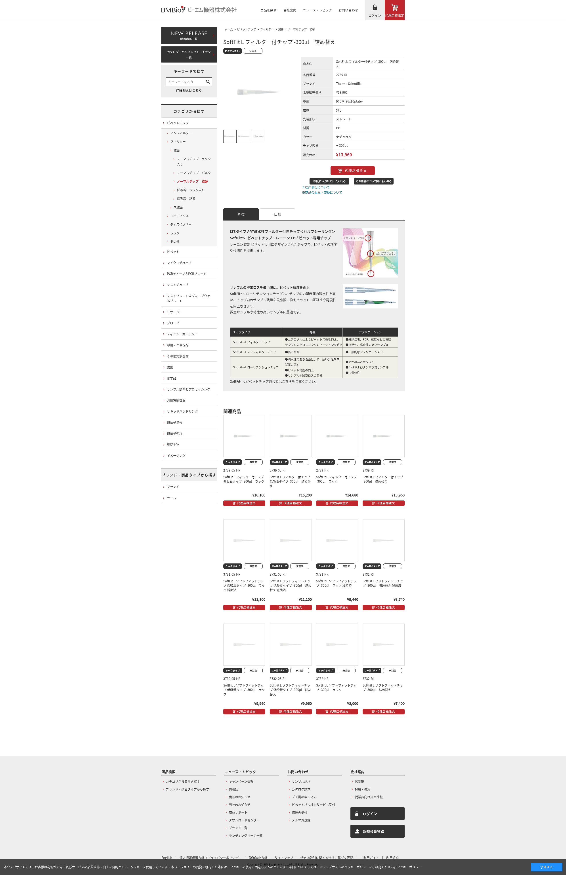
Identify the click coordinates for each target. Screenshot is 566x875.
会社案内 (289, 10)
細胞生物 (173, 444)
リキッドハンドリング (182, 411)
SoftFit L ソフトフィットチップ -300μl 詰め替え (383, 687)
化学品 (171, 378)
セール (171, 497)
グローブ (173, 323)
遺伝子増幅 (174, 422)
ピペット (173, 251)
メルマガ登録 (301, 820)
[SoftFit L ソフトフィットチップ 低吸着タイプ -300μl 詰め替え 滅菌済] (291, 540)
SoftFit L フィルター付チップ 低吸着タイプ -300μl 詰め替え (290, 481)
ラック (175, 233)
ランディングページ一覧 (246, 835)
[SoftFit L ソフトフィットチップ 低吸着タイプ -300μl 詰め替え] (291, 644)
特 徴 (241, 214)
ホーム (229, 29)
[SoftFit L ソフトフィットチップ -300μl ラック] (337, 644)
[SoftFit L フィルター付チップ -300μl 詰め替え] (383, 436)
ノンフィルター (181, 133)
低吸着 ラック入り (191, 190)
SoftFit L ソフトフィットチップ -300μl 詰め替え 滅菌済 (383, 583)
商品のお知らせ (239, 797)
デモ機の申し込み (304, 797)
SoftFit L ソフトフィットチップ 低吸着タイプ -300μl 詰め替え (290, 689)
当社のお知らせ (239, 804)
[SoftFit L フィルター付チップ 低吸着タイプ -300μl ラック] (244, 436)
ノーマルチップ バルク (194, 172)
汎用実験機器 (176, 400)
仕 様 (277, 214)
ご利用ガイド (369, 857)
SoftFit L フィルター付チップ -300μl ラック (336, 479)
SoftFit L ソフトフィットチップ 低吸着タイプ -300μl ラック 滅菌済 (244, 585)
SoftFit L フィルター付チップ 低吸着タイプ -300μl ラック (243, 479)
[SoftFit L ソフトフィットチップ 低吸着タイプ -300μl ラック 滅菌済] (244, 540)
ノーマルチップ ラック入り (194, 161)
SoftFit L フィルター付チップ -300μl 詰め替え (383, 479)
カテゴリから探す (189, 111)
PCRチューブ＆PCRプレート (187, 273)
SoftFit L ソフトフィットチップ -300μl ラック (336, 687)
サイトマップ (284, 857)
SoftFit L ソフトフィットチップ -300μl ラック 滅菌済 (336, 583)
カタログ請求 (301, 789)
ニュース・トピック (317, 10)
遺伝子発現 (174, 433)
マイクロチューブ (179, 262)
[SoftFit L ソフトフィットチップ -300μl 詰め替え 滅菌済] (383, 540)
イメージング (176, 455)
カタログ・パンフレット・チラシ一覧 (189, 55)
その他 (175, 241)
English (166, 857)
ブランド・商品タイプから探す (189, 474)
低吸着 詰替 (186, 198)
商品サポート (238, 812)
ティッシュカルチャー (182, 334)
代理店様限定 (394, 15)
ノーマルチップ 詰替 (301, 29)
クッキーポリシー (409, 867)
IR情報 (359, 781)
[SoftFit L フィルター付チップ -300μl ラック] (337, 436)
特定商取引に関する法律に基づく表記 (326, 857)
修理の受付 (299, 812)
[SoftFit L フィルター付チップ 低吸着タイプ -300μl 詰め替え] (291, 436)
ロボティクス (179, 215)
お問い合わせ (348, 10)
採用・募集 (362, 789)
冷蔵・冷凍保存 (178, 345)
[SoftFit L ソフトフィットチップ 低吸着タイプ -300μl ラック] (244, 644)
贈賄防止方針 (258, 857)
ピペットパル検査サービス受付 (313, 804)
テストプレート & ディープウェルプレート (188, 298)
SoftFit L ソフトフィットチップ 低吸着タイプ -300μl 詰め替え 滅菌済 (290, 585)
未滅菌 (178, 207)
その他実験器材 (178, 356)
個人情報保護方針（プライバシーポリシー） (210, 857)
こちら (287, 381)
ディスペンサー (180, 224)
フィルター (267, 29)
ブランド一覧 (238, 828)
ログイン (374, 15)
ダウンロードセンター (244, 820)
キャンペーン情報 (241, 781)
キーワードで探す (189, 71)
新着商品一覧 (189, 34)
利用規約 (392, 857)
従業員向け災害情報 (369, 797)
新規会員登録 (373, 831)
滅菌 (281, 29)
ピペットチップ (246, 29)
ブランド (173, 486)
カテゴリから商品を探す (183, 781)
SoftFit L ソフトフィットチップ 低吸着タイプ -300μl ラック (244, 689)
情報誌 (233, 789)
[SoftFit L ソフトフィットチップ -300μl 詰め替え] (383, 644)
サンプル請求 (301, 781)
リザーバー (174, 312)
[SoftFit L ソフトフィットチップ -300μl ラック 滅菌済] (337, 540)
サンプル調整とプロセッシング (188, 389)
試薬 (170, 367)
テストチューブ (177, 284)
